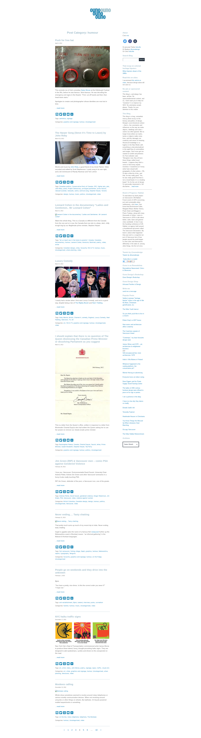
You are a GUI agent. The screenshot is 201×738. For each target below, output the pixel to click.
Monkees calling (64, 684)
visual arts (105, 668)
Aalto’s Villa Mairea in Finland (133, 359)
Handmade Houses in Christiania (134, 416)
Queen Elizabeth (67, 447)
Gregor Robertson (100, 496)
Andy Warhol (63, 317)
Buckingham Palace (66, 444)
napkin (57, 553)
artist (64, 668)
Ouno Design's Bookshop (131, 277)
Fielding (99, 303)
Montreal (93, 242)
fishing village (75, 551)
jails (107, 186)
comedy (84, 317)
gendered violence (86, 496)
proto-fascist (101, 188)
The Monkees (92, 717)
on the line (62, 717)
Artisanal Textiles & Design (132, 284)
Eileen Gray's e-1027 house (132, 320)
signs (94, 668)
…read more (59, 108)
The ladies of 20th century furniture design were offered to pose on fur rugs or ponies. (133, 390)
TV (70, 320)
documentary (59, 242)
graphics (89, 551)
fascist (93, 444)
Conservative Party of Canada (82, 186)
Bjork (75, 602)
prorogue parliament (89, 188)
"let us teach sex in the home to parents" (73, 240)
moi (127, 35)
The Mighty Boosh (82, 303)
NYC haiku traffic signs (68, 616)
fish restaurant (64, 551)
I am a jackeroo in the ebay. (132, 397)
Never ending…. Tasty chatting (72, 514)
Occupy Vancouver (129, 429)
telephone (83, 717)
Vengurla (72, 553)
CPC (95, 186)
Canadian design (69, 248)
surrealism (99, 602)
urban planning (71, 250)
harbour (95, 551)
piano (65, 188)
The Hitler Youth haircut (130, 309)
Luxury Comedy (64, 261)
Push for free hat (64, 40)
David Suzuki (74, 496)
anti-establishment (65, 602)
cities (78, 248)
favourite (84, 248)
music (77, 194)
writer (57, 244)
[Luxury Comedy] (82, 282)
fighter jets (102, 186)
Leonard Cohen (76, 242)
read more (135, 186)
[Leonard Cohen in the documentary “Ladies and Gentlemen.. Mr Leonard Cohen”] (82, 215)
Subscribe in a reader (130, 259)
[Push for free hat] (82, 66)
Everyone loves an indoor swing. (133, 377)
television (64, 320)
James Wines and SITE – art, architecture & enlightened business (133, 346)
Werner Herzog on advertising (132, 373)
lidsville (138, 47)
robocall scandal (60, 191)
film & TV (91, 248)
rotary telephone (73, 717)
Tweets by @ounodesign (131, 255)
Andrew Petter (64, 496)
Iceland (80, 602)
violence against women (84, 498)
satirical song (84, 191)
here (136, 204)
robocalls (70, 191)
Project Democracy (74, 188)
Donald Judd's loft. (129, 408)
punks (93, 602)
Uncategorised (90, 122)
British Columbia (69, 501)
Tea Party (88, 447)
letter (98, 444)
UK (73, 320)
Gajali (83, 551)
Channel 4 (77, 317)
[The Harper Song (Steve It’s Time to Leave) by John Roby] (82, 152)
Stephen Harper (95, 191)
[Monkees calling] (61, 691)
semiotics (62, 118)
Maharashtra (103, 551)
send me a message (129, 291)
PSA (61, 498)
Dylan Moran (85, 90)
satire (77, 191)
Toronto (104, 191)
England (91, 317)
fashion (66, 606)
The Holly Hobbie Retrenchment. (133, 434)
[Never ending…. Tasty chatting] (66, 521)
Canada (91, 240)
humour (81, 122)
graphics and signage (71, 122)
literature (85, 242)
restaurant (95, 532)
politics (82, 194)
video (99, 194)
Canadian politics (65, 186)
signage (69, 118)
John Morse (75, 668)
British (71, 317)
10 (96, 730)
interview (87, 602)
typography (65, 553)
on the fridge (96, 557)
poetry (99, 242)
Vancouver (67, 498)
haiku (68, 668)
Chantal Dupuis (85, 444)
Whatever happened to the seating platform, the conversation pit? (131, 366)
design (66, 194)
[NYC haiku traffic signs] (82, 633)
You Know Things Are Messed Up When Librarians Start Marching (133, 423)
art (64, 323)
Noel (94, 303)
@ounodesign (135, 49)
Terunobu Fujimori (129, 412)
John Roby (74, 167)
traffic (99, 668)
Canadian (98, 240)
